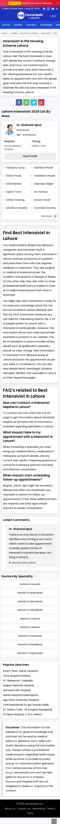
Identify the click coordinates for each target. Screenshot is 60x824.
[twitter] (57, 8)
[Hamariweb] (30, 16)
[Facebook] (19, 102)
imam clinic (10, 671)
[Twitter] (34, 102)
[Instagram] (48, 8)
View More (46, 216)
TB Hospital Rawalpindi (38, 709)
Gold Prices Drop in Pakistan (31, 3)
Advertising (38, 808)
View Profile (30, 156)
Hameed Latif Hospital (16, 690)
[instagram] (41, 102)
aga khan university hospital (21, 700)
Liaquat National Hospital (18, 685)
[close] (57, 3)
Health (18, 24)
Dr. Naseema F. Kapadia (17, 680)
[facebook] (44, 8)
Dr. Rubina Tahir (13, 709)
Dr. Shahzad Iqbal (29, 125)
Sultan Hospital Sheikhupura (20, 695)
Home (6, 24)
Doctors (31, 24)
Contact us (23, 808)
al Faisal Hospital (13, 714)
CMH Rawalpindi (13, 705)
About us (10, 808)
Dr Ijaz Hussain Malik (36, 705)
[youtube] (52, 8)
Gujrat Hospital (28, 671)
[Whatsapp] (26, 102)
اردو (54, 15)
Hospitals (46, 24)
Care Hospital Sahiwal (16, 676)
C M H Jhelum (33, 714)
